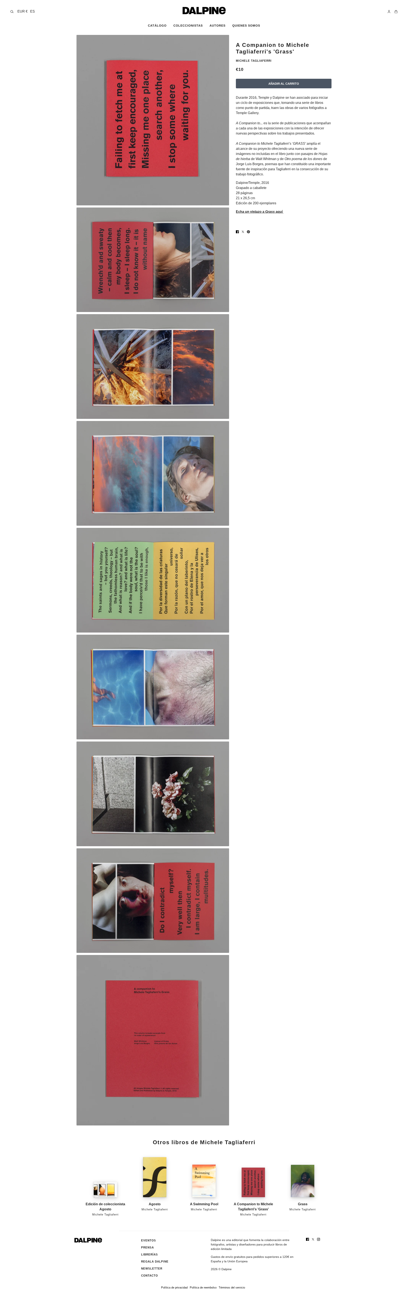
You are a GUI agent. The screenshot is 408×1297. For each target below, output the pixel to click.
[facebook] (307, 1239)
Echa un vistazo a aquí (259, 211)
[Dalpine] (204, 10)
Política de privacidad (174, 1287)
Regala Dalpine (155, 1261)
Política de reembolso (203, 1287)
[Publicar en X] (243, 232)
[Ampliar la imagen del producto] (152, 120)
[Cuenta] (389, 11)
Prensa (147, 1247)
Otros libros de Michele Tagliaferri (204, 1142)
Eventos (148, 1240)
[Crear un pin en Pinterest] (248, 231)
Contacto (149, 1275)
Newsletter (151, 1268)
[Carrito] (396, 11)
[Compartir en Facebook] (237, 231)
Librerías (149, 1254)
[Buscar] (12, 11)
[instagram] (318, 1239)
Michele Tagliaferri (254, 60)
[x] (313, 1239)
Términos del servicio (232, 1287)
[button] (26, 11)
